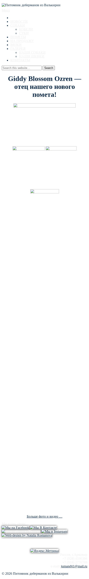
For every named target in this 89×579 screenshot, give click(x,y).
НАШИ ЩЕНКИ (31, 56)
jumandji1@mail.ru (74, 566)
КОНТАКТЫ (20, 60)
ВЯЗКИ (16, 45)
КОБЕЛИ (26, 29)
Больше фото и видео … (44, 516)
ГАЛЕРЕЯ (17, 48)
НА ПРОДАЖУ (22, 41)
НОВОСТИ (19, 21)
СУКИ (24, 33)
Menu (6, 10)
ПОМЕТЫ (18, 37)
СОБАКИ (17, 25)
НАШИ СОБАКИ (32, 52)
